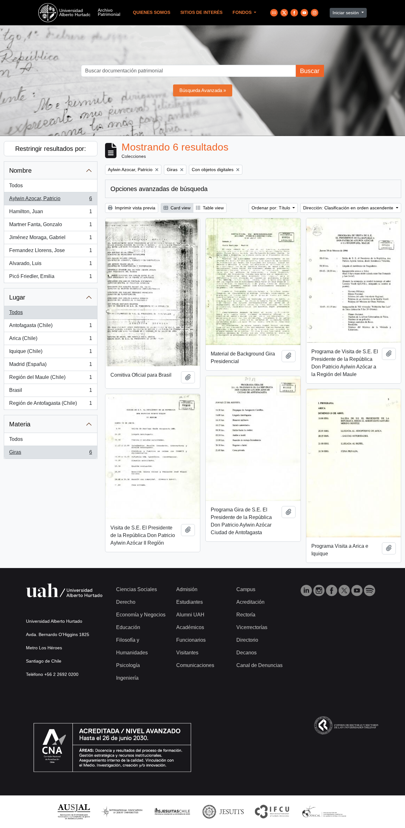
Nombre (20, 170)
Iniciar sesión (346, 12)
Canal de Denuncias (259, 665)
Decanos (246, 652)
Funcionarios (191, 640)
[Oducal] (325, 811)
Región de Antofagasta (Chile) (50, 405)
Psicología (128, 665)
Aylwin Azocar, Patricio (50, 200)
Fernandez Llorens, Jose (50, 252)
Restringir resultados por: (50, 148)
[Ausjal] (73, 811)
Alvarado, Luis (50, 265)
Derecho (125, 602)
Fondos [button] (243, 12)
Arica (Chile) (50, 340)
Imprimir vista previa (134, 207)
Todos (16, 185)
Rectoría (245, 614)
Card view (179, 207)
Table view (213, 207)
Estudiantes (189, 602)
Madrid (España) (50, 366)
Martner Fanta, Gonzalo (50, 226)
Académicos (190, 627)
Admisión (186, 589)
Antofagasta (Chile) (50, 327)
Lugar (17, 297)
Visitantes (187, 652)
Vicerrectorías (251, 627)
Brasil (50, 392)
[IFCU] (272, 811)
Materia (19, 424)
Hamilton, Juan (50, 213)
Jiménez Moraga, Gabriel (50, 239)
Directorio (247, 640)
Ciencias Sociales (136, 589)
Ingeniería (127, 678)
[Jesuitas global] (223, 811)
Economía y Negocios (140, 614)
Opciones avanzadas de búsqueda (159, 188)
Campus (245, 589)
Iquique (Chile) (50, 353)
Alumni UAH (190, 614)
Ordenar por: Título (271, 207)
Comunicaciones (195, 665)
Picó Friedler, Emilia (50, 278)
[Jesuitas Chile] (172, 811)
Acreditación (250, 602)
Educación (128, 627)
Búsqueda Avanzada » (202, 90)
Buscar (310, 70)
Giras (50, 454)
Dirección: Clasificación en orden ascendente (349, 207)
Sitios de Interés (201, 12)
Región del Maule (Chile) (50, 379)
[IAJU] (121, 811)
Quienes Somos (151, 12)
